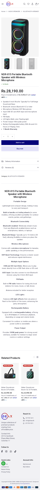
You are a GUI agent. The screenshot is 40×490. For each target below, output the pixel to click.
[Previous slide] (34, 357)
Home (3, 11)
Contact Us (5, 467)
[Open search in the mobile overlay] (24, 4)
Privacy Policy (5, 472)
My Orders (26, 467)
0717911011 (30, 418)
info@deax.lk (30, 420)
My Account (27, 464)
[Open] (2, 4)
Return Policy (5, 469)
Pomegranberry (25, 483)
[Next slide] (37, 357)
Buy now (20, 149)
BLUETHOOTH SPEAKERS (31, 11)
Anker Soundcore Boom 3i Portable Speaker (7, 388)
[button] (20, 161)
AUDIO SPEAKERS (14, 11)
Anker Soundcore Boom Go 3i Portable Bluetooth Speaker (29, 388)
